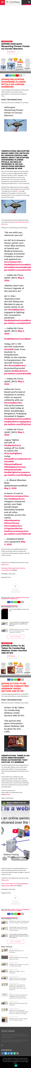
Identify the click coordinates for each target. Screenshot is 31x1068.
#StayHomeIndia (12, 469)
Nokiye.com (5, 564)
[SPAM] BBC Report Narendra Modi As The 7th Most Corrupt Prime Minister (18, 929)
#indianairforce (19, 371)
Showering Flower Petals (9, 598)
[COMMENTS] (24, 75)
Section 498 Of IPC (10, 910)
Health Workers (16, 597)
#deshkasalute (12, 520)
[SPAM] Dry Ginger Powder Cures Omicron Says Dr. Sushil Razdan (19, 922)
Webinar (19, 910)
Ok (16, 1065)
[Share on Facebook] (7, 75)
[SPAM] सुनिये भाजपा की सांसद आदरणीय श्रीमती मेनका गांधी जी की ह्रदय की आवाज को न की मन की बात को (19, 936)
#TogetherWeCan (13, 528)
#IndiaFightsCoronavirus (17, 472)
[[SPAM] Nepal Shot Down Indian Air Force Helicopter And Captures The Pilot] (4, 630)
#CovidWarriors (12, 267)
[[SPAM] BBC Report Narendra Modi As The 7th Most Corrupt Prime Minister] (4, 928)
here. (16, 191)
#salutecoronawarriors (16, 496)
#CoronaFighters (13, 453)
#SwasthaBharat (13, 464)
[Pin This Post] (17, 75)
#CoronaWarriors (17, 365)
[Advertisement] (15, 21)
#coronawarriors (13, 262)
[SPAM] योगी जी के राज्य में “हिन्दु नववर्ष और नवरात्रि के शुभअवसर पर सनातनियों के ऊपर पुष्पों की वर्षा (19, 624)
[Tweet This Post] (10, 75)
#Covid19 (9, 349)
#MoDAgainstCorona (15, 467)
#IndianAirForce (12, 421)
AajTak (13, 909)
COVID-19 (18, 909)
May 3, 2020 (10, 488)
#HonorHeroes (11, 523)
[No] (29, 1062)
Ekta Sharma (12, 52)
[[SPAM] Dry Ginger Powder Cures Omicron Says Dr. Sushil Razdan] (4, 922)
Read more (7, 794)
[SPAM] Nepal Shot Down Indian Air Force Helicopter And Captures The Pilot (19, 631)
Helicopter (25, 597)
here (14, 222)
